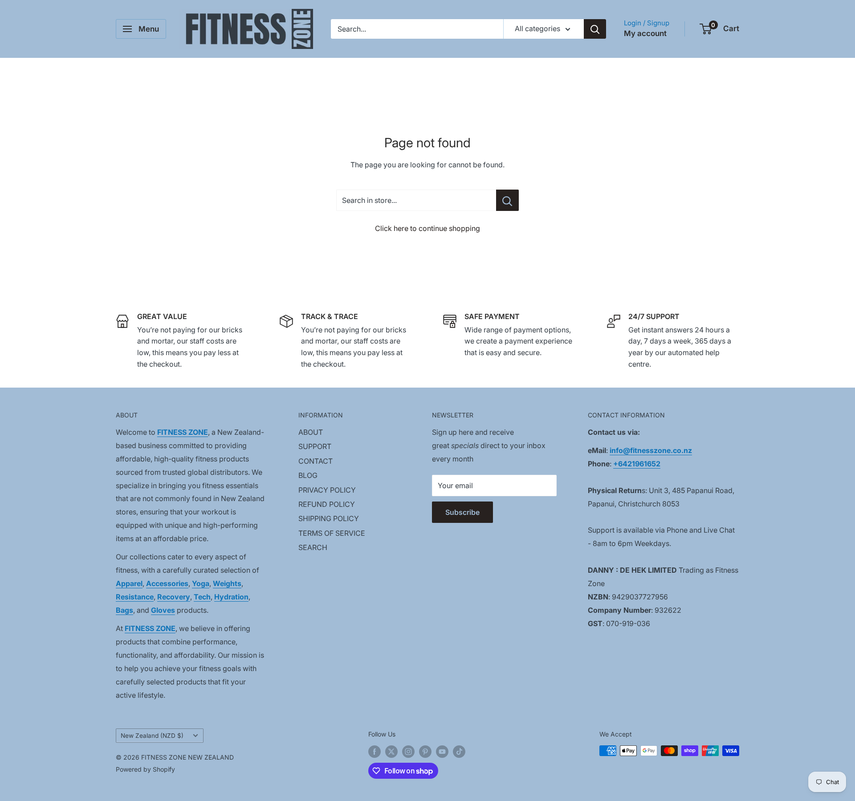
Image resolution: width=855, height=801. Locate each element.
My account (645, 33)
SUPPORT (314, 446)
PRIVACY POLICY (327, 489)
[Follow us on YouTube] (442, 751)
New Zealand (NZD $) (152, 735)
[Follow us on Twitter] (391, 751)
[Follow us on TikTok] (459, 751)
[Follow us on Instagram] (408, 751)
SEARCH (312, 547)
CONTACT (315, 461)
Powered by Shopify (145, 769)
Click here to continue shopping (427, 228)
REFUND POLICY (326, 504)
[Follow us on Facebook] (374, 751)
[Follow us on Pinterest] (425, 751)
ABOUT (310, 432)
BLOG (308, 475)
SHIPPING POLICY (328, 518)
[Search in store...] (507, 200)
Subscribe (462, 512)
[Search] (595, 29)
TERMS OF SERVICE (331, 533)
